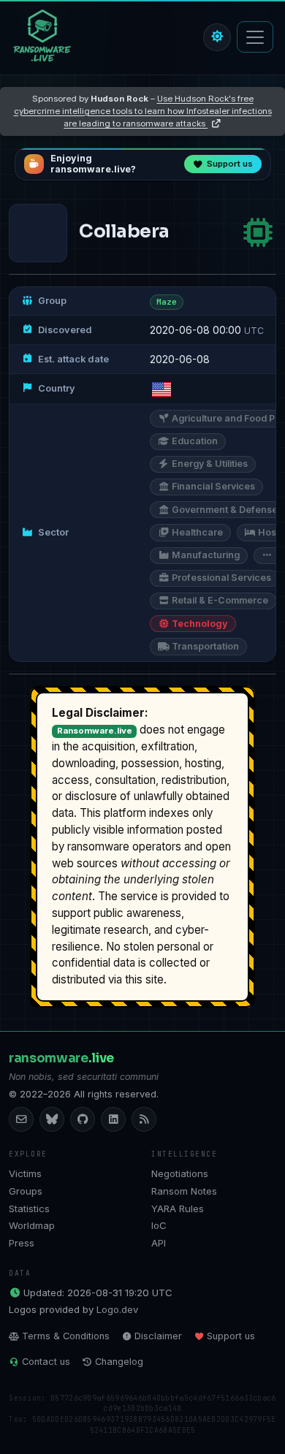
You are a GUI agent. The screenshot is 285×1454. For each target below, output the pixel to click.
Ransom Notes (184, 1191)
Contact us (46, 1361)
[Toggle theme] (217, 37)
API (158, 1243)
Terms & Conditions (66, 1336)
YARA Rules (177, 1208)
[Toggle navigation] (255, 37)
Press (21, 1243)
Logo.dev (117, 1309)
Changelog (119, 1361)
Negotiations (179, 1173)
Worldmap (32, 1225)
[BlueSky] (51, 1119)
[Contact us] (21, 1119)
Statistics (29, 1208)
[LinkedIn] (113, 1119)
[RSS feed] (144, 1119)
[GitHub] (82, 1119)
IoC (159, 1225)
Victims (25, 1173)
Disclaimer (158, 1336)
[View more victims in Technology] (258, 233)
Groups (25, 1191)
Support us (231, 1336)
